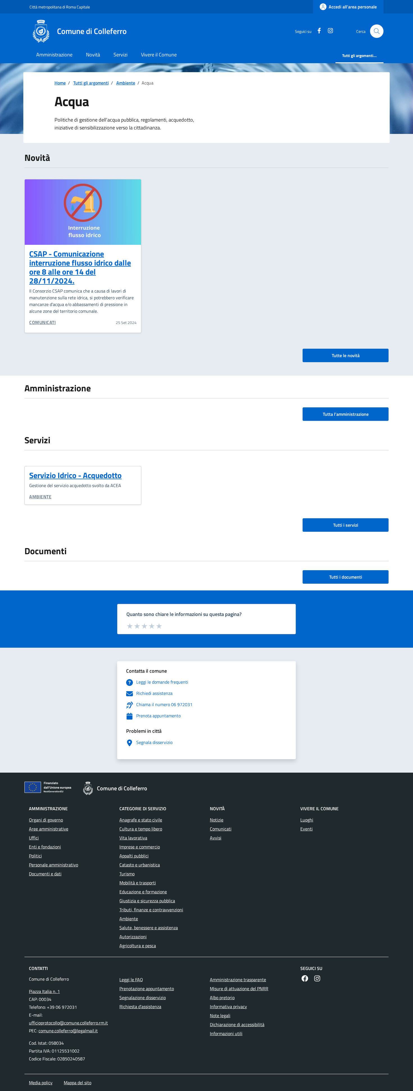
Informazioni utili (226, 1033)
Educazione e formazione (143, 891)
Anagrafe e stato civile (140, 819)
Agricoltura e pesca (137, 945)
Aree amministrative (48, 828)
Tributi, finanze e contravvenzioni (151, 909)
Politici (35, 855)
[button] (377, 31)
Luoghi (306, 819)
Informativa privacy (228, 1006)
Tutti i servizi (345, 525)
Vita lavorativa (133, 837)
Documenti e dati (45, 873)
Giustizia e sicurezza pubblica (147, 900)
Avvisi (215, 837)
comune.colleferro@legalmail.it (68, 1030)
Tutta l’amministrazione (346, 414)
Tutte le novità (346, 355)
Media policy (41, 1082)
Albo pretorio (222, 997)
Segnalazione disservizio (142, 997)
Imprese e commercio (139, 846)
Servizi (121, 54)
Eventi (306, 828)
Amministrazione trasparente (238, 979)
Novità (93, 54)
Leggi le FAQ (131, 979)
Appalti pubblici (134, 855)
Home (60, 82)
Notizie (216, 819)
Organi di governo (46, 819)
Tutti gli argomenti (91, 82)
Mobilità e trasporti (137, 882)
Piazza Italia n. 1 (44, 991)
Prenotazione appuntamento (146, 988)
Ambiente (125, 82)
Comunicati (42, 322)
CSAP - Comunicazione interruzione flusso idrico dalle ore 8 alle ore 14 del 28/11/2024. (80, 267)
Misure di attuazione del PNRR (239, 988)
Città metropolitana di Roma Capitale (60, 7)
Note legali (220, 1015)
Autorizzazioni (133, 936)
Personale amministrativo (53, 864)
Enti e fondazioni (45, 846)
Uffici (34, 837)
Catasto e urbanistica (139, 864)
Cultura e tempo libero (140, 828)
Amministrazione (54, 54)
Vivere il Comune (159, 54)
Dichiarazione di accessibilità (237, 1024)
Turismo (127, 873)
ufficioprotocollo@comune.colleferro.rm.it (68, 1022)
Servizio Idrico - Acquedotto (75, 475)
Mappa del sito (77, 1082)
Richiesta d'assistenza (140, 1006)
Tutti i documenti (345, 577)
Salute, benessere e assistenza (148, 927)
